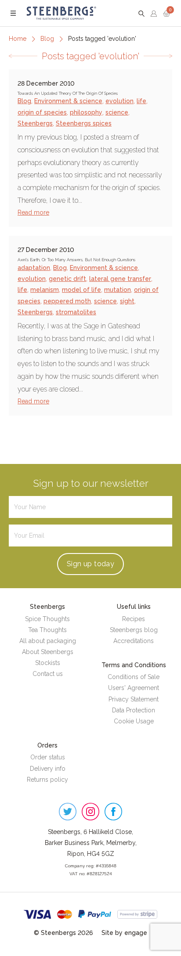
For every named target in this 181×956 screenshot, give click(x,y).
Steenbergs (35, 123)
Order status (47, 757)
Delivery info (47, 768)
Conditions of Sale (133, 676)
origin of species (42, 112)
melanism (44, 289)
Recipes (133, 618)
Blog (47, 38)
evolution (119, 100)
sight (127, 301)
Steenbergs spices (84, 123)
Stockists (47, 662)
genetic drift (67, 278)
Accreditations (133, 640)
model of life (81, 289)
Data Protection (133, 710)
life (141, 100)
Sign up (90, 564)
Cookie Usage (134, 721)
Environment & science (68, 100)
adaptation (34, 267)
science (116, 112)
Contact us (48, 673)
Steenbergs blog (134, 629)
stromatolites (76, 312)
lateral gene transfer (120, 278)
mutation (117, 289)
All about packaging (47, 640)
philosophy (86, 112)
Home (17, 38)
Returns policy (47, 779)
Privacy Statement (134, 699)
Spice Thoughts (47, 618)
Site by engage (124, 932)
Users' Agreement (133, 687)
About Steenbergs (47, 651)
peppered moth (67, 301)
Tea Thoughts (47, 629)
